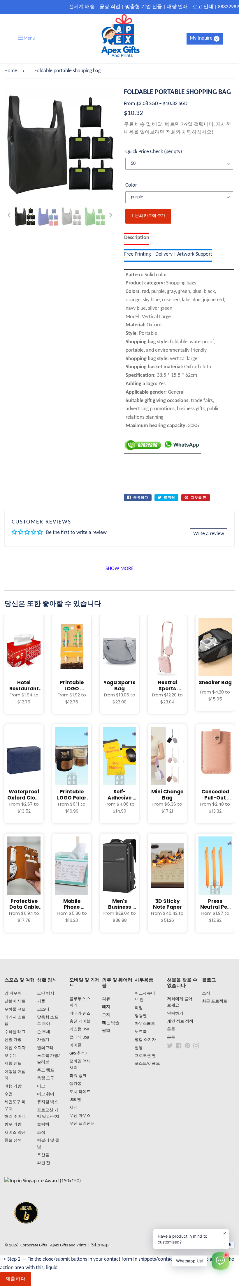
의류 (106, 999)
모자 (106, 1015)
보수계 (10, 1056)
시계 (73, 1107)
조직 (41, 1133)
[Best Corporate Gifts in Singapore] (26, 1231)
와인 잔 (43, 1163)
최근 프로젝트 (214, 1001)
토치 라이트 (80, 1092)
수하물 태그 (15, 1032)
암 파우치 (13, 993)
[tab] (136, 239)
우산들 (43, 1155)
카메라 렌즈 (80, 1013)
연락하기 (175, 1013)
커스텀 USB (79, 1029)
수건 (8, 1094)
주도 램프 (45, 1070)
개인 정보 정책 (180, 1021)
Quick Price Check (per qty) (153, 152)
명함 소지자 (145, 1040)
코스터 (43, 1009)
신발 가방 (13, 1040)
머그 (41, 1086)
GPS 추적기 (79, 1053)
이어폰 (75, 1045)
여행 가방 (13, 1086)
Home (10, 71)
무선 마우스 (80, 1116)
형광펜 (141, 1016)
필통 (139, 1048)
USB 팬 (75, 1100)
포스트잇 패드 (147, 1064)
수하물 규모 (15, 1009)
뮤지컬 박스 (47, 1102)
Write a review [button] (208, 534)
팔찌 (106, 1031)
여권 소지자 (15, 1048)
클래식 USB (79, 1037)
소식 (206, 993)
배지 (106, 1007)
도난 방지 (45, 993)
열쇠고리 (45, 1048)
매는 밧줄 (110, 1023)
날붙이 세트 (15, 1001)
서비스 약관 (15, 1133)
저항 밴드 (13, 1064)
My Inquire (204, 38)
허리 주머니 (15, 1117)
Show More (120, 569)
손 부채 (43, 1032)
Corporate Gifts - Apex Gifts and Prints (53, 1245)
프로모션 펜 (145, 1056)
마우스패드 (145, 1024)
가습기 (43, 1040)
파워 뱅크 (78, 1076)
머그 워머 (45, 1094)
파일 (139, 1008)
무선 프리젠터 (82, 1124)
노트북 (141, 1032)
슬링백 (43, 1124)
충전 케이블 (80, 1021)
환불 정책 (13, 1140)
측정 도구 (45, 1078)
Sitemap (99, 1245)
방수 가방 (13, 1124)
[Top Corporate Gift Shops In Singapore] (42, 1181)
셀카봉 (75, 1084)
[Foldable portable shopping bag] (24, 216)
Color (131, 185)
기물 (41, 1001)
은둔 (171, 1029)
